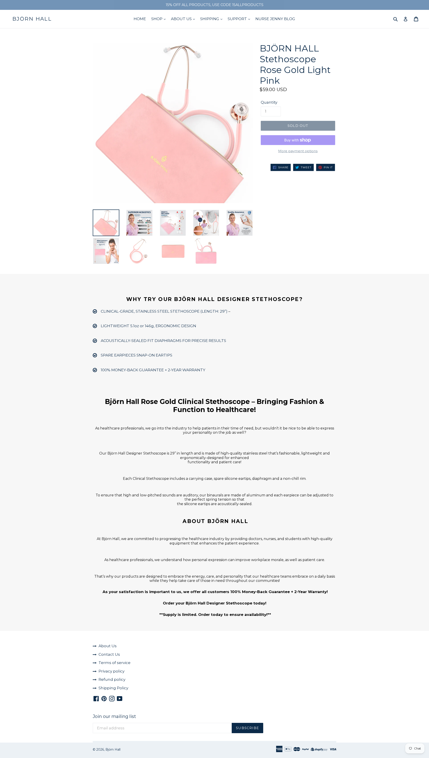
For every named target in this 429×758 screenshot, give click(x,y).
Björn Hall (32, 19)
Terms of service (114, 662)
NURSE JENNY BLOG (275, 19)
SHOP (157, 19)
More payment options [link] (298, 151)
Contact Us (109, 654)
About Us (108, 646)
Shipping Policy (113, 688)
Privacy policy (111, 671)
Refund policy (112, 679)
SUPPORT (238, 19)
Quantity (269, 102)
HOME (140, 19)
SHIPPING (210, 19)
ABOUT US (182, 19)
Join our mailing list (114, 716)
